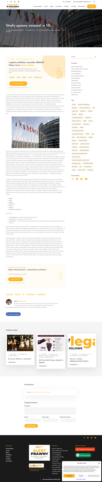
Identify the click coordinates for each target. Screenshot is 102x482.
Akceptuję (69, 476)
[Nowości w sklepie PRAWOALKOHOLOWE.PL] (82, 342)
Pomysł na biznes (76, 83)
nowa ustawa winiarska (77, 130)
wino (81, 166)
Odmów (81, 476)
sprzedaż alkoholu (84, 150)
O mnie (46, 6)
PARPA (87, 134)
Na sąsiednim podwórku (77, 76)
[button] (99, 463)
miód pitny (74, 127)
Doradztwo (59, 6)
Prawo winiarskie (51, 30)
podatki (91, 137)
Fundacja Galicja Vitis (77, 117)
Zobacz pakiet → (16, 279)
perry (93, 134)
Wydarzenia (74, 94)
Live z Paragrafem (76, 73)
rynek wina (17, 294)
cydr (94, 107)
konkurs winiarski (76, 120)
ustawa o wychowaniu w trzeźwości (80, 160)
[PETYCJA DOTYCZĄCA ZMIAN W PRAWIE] (51, 342)
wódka (73, 169)
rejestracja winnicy (84, 147)
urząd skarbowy (76, 156)
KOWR (84, 120)
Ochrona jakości (43, 30)
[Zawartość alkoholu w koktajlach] (20, 342)
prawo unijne (10, 294)
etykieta (81, 114)
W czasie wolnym (75, 92)
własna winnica (81, 169)
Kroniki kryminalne (76, 71)
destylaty (90, 111)
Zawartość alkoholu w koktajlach (19, 359)
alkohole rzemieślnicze (84, 104)
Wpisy (51, 6)
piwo (73, 137)
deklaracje (82, 111)
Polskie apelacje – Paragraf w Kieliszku (41, 392)
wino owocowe (87, 166)
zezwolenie (90, 169)
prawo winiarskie (85, 143)
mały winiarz (86, 124)
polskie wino (75, 143)
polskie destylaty (83, 140)
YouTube (73, 6)
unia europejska (30, 294)
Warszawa (74, 166)
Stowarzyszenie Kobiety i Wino (79, 153)
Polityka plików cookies (81, 479)
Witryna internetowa (65, 417)
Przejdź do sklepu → (18, 83)
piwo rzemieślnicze (81, 137)
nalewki (81, 127)
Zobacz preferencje (93, 476)
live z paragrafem (76, 124)
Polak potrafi (74, 80)
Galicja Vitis (88, 117)
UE (23, 294)
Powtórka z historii (76, 85)
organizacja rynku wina (77, 134)
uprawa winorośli (41, 294)
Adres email (45, 417)
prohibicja (74, 147)
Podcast (66, 6)
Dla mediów (81, 6)
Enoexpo (74, 114)
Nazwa (26, 417)
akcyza (74, 104)
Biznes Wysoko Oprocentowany (79, 69)
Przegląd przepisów (76, 90)
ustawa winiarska (76, 163)
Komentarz (27, 406)
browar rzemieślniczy (85, 107)
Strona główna (38, 6)
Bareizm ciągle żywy (76, 66)
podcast (74, 140)
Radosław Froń (31, 30)
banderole (74, 107)
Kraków (90, 120)
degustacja (75, 111)
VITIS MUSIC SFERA (88, 163)
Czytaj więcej (11, 362)
